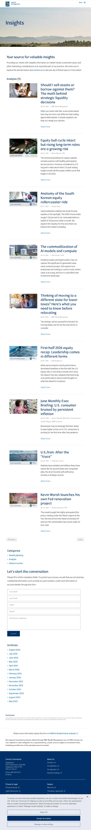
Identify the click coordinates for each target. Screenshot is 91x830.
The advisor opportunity (55, 791)
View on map (10, 769)
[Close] (87, 796)
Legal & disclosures (12, 791)
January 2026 (15, 677)
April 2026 (13, 665)
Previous (11, 539)
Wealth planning (16, 555)
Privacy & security (12, 788)
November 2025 (16, 685)
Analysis (12, 559)
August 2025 (14, 697)
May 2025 (13, 701)
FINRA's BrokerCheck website (63, 733)
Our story (50, 763)
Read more (45, 126)
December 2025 (16, 681)
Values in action (16, 563)
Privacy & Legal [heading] (12, 784)
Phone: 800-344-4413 (13, 772)
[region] (45, 812)
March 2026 (14, 669)
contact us (38, 70)
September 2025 (16, 693)
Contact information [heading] (13, 759)
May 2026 (13, 661)
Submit (13, 634)
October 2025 (15, 689)
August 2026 (14, 650)
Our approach (52, 769)
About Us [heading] (50, 759)
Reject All (43, 812)
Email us (8, 775)
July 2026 (13, 653)
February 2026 (15, 673)
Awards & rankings (53, 773)
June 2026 (13, 657)
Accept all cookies (44, 818)
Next (80, 539)
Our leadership (52, 766)
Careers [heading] (50, 784)
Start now (50, 788)
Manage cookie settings (43, 824)
